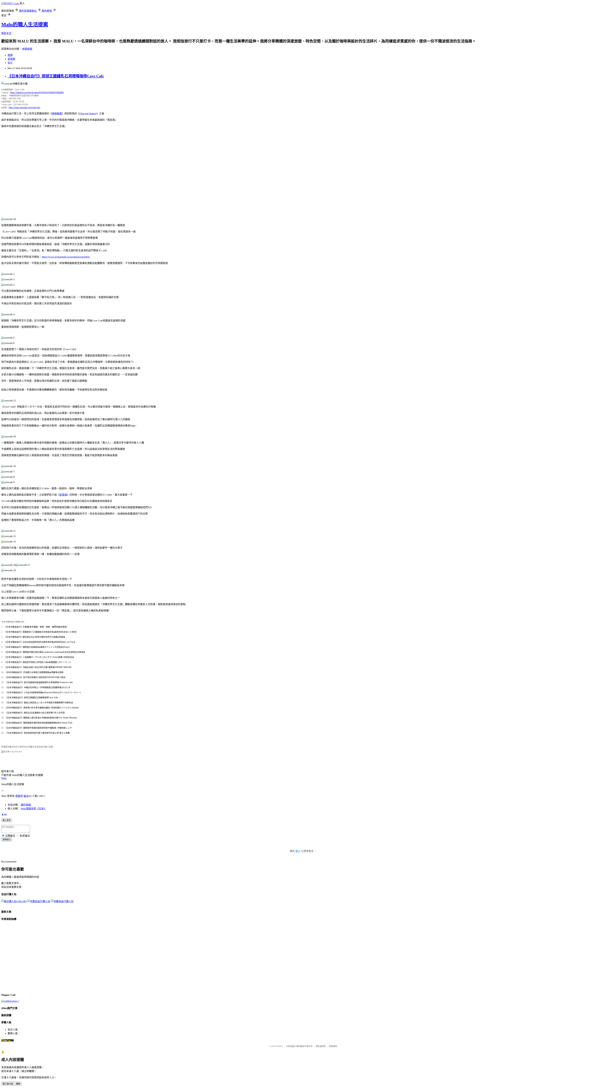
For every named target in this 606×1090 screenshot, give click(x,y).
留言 (26, 796)
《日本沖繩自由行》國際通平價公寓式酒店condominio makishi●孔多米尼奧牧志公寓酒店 (44, 652)
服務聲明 (333, 1046)
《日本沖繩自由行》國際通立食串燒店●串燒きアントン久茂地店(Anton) (36, 647)
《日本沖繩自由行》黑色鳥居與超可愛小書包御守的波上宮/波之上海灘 (37, 733)
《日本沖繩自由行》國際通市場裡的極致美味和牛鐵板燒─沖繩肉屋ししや (38, 728)
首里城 (63, 494)
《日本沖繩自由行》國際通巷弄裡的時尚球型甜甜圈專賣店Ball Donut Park (38, 723)
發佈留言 (7, 839)
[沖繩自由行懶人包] (62, 901)
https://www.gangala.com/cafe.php (24, 107)
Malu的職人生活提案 (24, 24)
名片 (10, 62)
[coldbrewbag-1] (10, 1001)
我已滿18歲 (8, 1084)
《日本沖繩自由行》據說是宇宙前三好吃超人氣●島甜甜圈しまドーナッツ (37, 662)
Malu (3, 778)
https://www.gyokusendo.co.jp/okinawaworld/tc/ (66, 256)
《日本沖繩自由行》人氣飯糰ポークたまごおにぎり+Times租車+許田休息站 (39, 657)
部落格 (11, 59)
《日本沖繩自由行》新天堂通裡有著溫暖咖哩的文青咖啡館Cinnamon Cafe (39, 682)
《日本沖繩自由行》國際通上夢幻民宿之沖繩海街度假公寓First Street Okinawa (41, 718)
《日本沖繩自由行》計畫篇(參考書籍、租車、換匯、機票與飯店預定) (35, 627)
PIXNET (279, 1046)
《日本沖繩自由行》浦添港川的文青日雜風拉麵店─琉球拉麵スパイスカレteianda (41, 707)
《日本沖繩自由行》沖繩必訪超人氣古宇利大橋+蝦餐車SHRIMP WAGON (37, 667)
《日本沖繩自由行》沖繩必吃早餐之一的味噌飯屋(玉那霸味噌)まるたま (37, 687)
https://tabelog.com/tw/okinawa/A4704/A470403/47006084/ (37, 92)
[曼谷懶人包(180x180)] (11, 752)
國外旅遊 (26, 804)
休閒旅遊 (27, 48)
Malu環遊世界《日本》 (33, 808)
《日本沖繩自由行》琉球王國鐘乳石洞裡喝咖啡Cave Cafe (56, 76)
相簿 (10, 55)
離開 (18, 1084)
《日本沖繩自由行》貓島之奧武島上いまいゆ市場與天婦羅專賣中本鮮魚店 (39, 702)
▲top (4, 814)
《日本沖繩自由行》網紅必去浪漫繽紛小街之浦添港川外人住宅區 (35, 712)
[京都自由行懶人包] (38, 901)
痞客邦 (19, 796)
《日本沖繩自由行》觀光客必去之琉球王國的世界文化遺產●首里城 (34, 637)
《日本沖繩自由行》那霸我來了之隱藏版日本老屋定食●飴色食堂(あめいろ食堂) (40, 632)
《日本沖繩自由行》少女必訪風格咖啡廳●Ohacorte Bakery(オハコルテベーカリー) (43, 692)
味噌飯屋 (57, 113)
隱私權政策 (321, 1046)
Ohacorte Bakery (88, 113)
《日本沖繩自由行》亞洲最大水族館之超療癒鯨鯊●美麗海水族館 (34, 672)
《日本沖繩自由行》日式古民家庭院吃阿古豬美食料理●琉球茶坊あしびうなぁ (39, 642)
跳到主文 (6, 33)
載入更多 (7, 820)
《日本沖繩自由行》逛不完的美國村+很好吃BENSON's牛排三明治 (35, 677)
